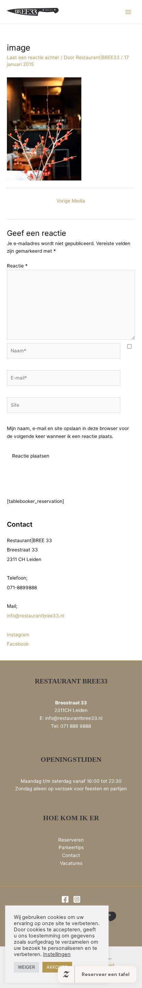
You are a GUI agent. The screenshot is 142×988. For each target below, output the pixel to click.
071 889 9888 (75, 726)
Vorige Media (71, 201)
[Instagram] (77, 899)
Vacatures (71, 863)
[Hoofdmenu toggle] (128, 12)
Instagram (18, 634)
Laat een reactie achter (33, 57)
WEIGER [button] (26, 967)
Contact (71, 855)
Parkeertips (71, 847)
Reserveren (71, 840)
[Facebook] (65, 899)
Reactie (17, 265)
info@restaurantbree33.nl (35, 615)
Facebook (18, 644)
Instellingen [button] (57, 954)
